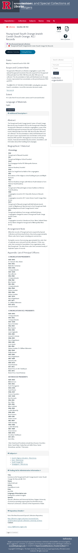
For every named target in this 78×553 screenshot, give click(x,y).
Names (41, 21)
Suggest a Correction (12, 532)
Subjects (32, 21)
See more (10, 90)
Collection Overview (13, 52)
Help (48, 21)
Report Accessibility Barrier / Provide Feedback (51, 546)
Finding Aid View (27, 52)
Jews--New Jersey (17, 460)
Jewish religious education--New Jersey (24, 458)
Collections (22, 21)
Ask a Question (65, 39)
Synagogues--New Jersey (20, 464)
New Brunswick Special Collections (19, 44)
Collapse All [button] (10, 109)
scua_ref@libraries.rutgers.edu (17, 527)
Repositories (9, 21)
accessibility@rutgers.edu (17, 546)
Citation (59, 31)
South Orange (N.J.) (17, 462)
